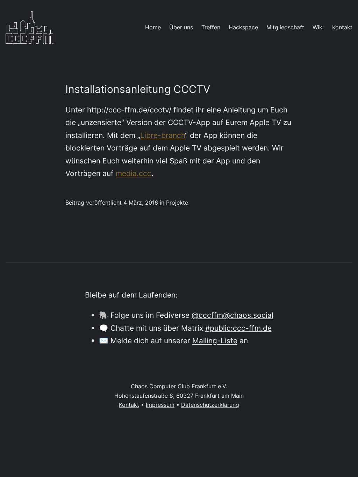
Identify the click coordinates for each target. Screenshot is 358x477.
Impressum (160, 405)
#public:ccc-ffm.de (238, 327)
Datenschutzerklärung (210, 405)
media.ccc (133, 173)
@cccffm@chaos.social (232, 315)
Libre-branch (162, 135)
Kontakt (129, 405)
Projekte (177, 202)
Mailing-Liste (214, 340)
